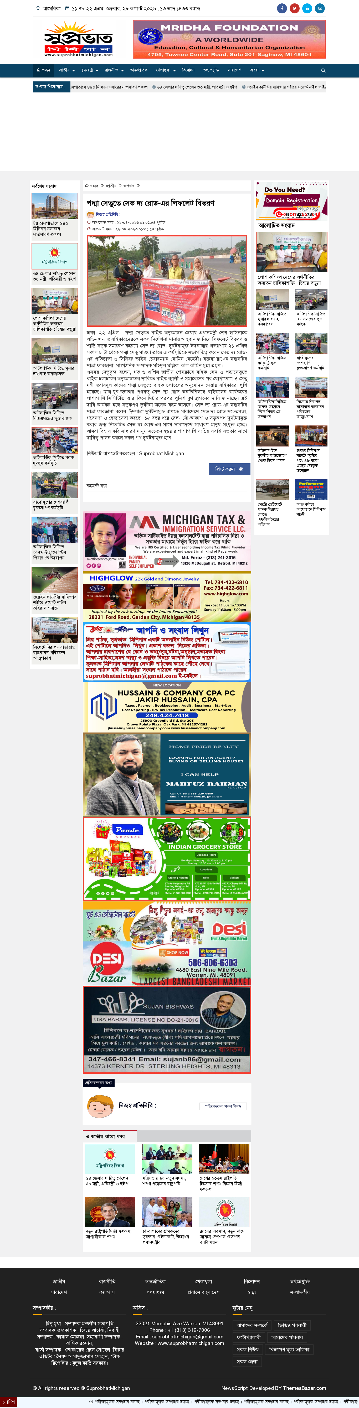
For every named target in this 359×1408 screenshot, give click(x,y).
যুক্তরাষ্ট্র (87, 70)
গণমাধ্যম (155, 1292)
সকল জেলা (247, 1362)
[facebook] (282, 8)
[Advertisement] (179, 132)
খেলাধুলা (163, 70)
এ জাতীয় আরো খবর (105, 1136)
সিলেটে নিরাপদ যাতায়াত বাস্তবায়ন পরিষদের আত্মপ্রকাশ (54, 653)
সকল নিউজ (248, 1350)
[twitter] (295, 8)
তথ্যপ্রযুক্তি (211, 70)
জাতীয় (64, 70)
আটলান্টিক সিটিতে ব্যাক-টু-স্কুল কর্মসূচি (54, 460)
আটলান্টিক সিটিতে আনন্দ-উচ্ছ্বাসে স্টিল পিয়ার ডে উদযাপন (49, 552)
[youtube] (320, 8)
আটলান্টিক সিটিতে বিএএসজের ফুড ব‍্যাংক (52, 415)
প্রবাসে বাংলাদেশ (204, 1292)
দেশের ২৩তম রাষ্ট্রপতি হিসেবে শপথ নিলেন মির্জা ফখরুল (221, 1184)
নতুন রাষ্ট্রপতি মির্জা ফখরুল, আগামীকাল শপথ (109, 1234)
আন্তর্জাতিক (138, 70)
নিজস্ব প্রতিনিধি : (107, 214)
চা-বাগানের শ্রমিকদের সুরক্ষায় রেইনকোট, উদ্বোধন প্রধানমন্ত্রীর (166, 1237)
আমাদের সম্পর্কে (252, 1325)
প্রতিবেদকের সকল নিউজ (223, 1106)
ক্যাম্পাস (107, 1292)
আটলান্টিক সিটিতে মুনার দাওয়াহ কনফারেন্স (53, 371)
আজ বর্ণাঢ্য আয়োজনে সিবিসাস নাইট (311, 509)
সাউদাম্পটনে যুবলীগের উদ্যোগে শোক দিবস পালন (272, 455)
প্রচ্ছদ (45, 70)
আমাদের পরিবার (287, 1337)
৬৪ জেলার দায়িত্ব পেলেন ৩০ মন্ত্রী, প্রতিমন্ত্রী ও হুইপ (140, 87)
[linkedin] (307, 8)
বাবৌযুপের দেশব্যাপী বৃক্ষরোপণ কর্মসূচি (51, 505)
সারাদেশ (234, 70)
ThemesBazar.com (304, 1388)
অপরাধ (129, 186)
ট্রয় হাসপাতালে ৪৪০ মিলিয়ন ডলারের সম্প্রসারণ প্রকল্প (50, 229)
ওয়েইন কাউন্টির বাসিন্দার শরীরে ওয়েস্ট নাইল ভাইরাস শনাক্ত (237, 87)
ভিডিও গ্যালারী (292, 1325)
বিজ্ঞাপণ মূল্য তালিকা (289, 1350)
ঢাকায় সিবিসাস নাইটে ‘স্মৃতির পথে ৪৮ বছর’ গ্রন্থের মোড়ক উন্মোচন (308, 460)
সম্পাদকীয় (300, 1292)
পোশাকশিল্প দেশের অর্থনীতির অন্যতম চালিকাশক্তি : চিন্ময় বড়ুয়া (54, 323)
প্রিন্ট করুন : (227, 469)
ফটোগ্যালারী (249, 1337)
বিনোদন (188, 70)
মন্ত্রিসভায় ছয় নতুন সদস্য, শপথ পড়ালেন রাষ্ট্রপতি (164, 1181)
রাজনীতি (111, 70)
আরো (254, 70)
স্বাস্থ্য (252, 1292)
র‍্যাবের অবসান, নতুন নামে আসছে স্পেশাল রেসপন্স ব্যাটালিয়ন (222, 1237)
